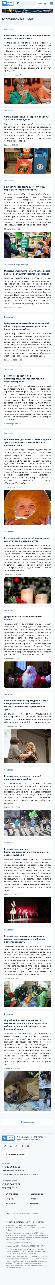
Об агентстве (12, 1194)
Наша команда (36, 1194)
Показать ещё (27, 1122)
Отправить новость (16, 1154)
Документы (11, 1203)
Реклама (34, 1198)
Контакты (34, 1203)
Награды (10, 1198)
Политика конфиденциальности (25, 1214)
